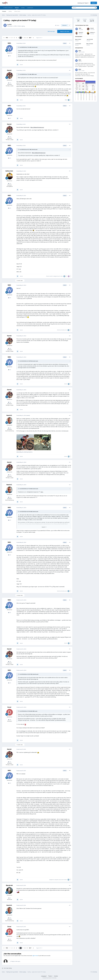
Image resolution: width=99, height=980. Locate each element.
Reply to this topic (64, 31)
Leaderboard (30, 7)
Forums (4, 11)
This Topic (89, 7)
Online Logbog (21, 26)
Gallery (10, 11)
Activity (22, 7)
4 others (65, 879)
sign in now (35, 955)
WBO (10, 24)
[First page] (4, 38)
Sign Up (93, 2)
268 (10, 719)
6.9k (10, 428)
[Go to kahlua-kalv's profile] (9, 176)
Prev (7, 37)
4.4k (10, 183)
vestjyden (56, 879)
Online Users (17, 11)
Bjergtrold (56, 276)
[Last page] (33, 38)
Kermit (33, 47)
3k (10, 898)
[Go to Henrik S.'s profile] (9, 420)
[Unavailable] (34, 442)
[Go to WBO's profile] (5, 25)
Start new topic (51, 31)
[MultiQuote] (18, 65)
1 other (61, 276)
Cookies (56, 976)
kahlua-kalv (9, 171)
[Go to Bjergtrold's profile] (9, 890)
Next (30, 37)
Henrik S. (51, 276)
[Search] (95, 8)
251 (10, 55)
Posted (21, 43)
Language (43, 976)
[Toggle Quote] (18, 47)
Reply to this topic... (16, 961)
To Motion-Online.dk (7, 7)
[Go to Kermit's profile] (9, 75)
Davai (9, 707)
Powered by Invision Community (49, 977)
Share (57, 25)
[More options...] (69, 43)
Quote (21, 64)
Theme (50, 976)
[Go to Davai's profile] (9, 712)
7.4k (10, 83)
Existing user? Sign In (83, 3)
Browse (17, 7)
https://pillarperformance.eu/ (37, 127)
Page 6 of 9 (39, 37)
